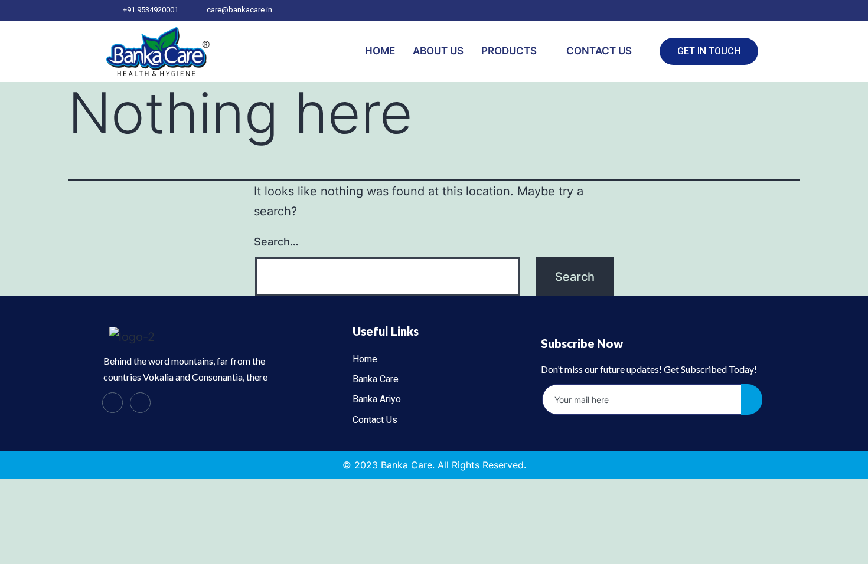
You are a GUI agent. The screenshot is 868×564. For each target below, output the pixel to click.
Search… (276, 241)
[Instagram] (140, 402)
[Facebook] (112, 402)
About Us (438, 51)
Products (509, 51)
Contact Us (599, 51)
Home (380, 51)
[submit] (751, 399)
